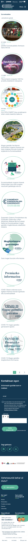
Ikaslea (3, 499)
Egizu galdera (10, 487)
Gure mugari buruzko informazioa (12, 258)
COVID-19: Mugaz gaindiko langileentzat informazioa (10, 359)
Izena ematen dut (9, 429)
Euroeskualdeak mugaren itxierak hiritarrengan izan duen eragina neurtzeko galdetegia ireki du (12, 184)
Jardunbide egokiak (7, 18)
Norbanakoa (4, 501)
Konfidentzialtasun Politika (10, 410)
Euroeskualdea (5, 14)
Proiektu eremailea (5, 504)
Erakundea (3, 508)
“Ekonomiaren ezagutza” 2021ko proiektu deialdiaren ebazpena (12, 80)
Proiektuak (9, 75)
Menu (21, 7)
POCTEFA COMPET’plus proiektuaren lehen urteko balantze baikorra (13, 113)
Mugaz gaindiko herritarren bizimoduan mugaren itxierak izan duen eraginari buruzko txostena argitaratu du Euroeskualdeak (12, 148)
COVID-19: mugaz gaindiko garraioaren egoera (10, 326)
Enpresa (3, 506)
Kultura (9, 42)
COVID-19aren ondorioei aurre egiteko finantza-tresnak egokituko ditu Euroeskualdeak (13, 291)
